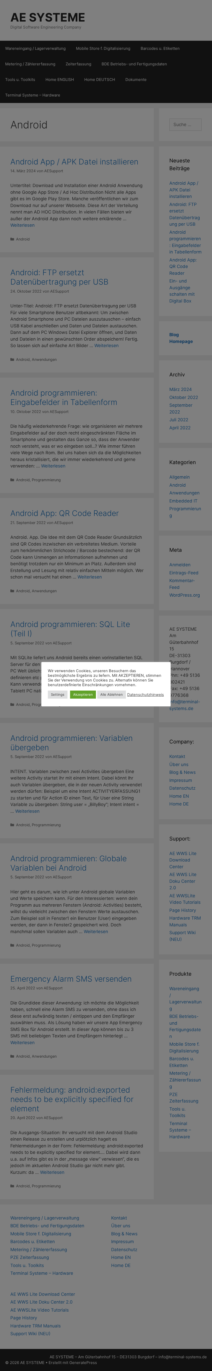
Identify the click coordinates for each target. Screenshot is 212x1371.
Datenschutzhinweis (145, 694)
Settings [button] (57, 694)
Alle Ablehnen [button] (111, 694)
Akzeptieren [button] (83, 694)
